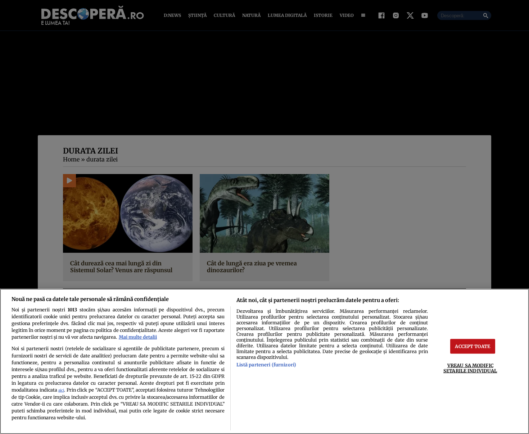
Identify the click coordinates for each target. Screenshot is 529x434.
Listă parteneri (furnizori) (266, 364)
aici (61, 390)
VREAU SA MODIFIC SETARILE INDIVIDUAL (470, 368)
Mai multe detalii (138, 337)
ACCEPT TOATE (472, 346)
